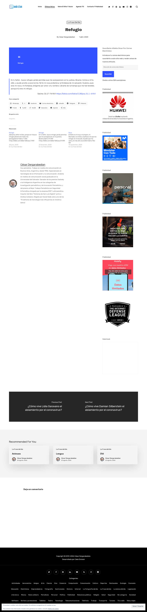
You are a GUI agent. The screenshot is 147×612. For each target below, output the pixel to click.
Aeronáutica (26, 583)
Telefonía (85, 601)
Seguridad (111, 595)
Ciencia (49, 583)
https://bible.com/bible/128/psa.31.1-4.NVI (76, 93)
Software (15, 601)
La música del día (120, 589)
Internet (78, 589)
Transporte (103, 601)
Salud (104, 595)
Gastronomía (59, 589)
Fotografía (49, 589)
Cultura (95, 583)
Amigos (36, 583)
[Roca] (83, 140)
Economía (131, 583)
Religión (96, 595)
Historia (69, 589)
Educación (14, 589)
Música (23, 595)
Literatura (15, 595)
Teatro (50, 601)
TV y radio (120, 601)
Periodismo (45, 595)
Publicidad (71, 595)
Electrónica (25, 589)
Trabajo (93, 601)
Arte (42, 583)
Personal (54, 595)
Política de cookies (53, 608)
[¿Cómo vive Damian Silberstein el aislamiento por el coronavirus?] (106, 407)
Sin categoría (122, 595)
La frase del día (74, 22)
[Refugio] (24, 140)
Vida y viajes (131, 601)
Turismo (112, 601)
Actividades (16, 583)
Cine (55, 583)
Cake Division (79, 559)
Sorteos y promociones (29, 601)
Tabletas (42, 601)
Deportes (103, 583)
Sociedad (132, 595)
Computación (73, 583)
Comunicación (85, 583)
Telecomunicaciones (72, 601)
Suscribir (108, 74)
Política (62, 595)
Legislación (132, 589)
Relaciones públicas (84, 595)
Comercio (63, 583)
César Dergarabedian (67, 37)
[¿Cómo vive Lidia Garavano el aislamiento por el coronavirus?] (41, 407)
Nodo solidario (33, 595)
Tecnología (59, 601)
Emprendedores (36, 589)
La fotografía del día (90, 589)
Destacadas (113, 583)
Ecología (123, 583)
